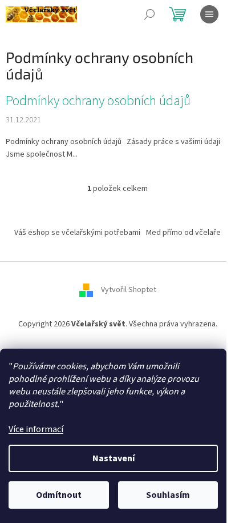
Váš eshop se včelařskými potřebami (77, 232)
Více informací (36, 429)
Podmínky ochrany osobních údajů (98, 101)
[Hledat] (149, 14)
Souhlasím (168, 495)
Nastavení (113, 458)
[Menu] (209, 14)
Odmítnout (59, 495)
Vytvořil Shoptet (128, 290)
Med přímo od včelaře (183, 232)
